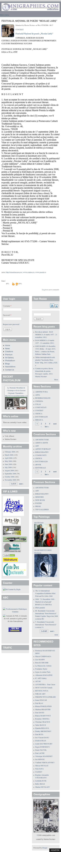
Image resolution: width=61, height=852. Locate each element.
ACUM (38, 681)
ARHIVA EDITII (41, 442)
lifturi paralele (40, 607)
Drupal (44, 848)
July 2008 (8, 467)
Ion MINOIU (40, 759)
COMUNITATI (40, 407)
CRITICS (38, 458)
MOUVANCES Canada (43, 687)
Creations (9, 351)
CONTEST (20, 29)
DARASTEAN (40, 740)
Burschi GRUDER (41, 662)
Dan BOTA (39, 734)
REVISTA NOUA (41, 690)
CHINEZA (39, 401)
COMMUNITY (41, 455)
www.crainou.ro (28, 272)
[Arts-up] (12, 520)
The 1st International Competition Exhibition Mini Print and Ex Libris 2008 (45, 593)
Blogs (7, 363)
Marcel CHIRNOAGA (43, 656)
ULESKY (38, 772)
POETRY (38, 503)
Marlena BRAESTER (42, 709)
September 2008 (10, 473)
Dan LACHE (39, 753)
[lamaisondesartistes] (13, 505)
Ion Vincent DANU (42, 737)
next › (21, 483)
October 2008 (9, 476)
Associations (10, 366)
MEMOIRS (39, 497)
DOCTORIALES (41, 416)
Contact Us (9, 369)
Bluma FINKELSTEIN (43, 706)
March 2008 (9, 455)
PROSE (38, 506)
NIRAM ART (40, 694)
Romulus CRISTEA (42, 719)
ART (37, 446)
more (56, 634)
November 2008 (10, 480)
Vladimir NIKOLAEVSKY (45, 762)
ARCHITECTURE (42, 439)
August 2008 (9, 470)
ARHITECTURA (41, 391)
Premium (8, 354)
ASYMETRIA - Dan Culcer (45, 684)
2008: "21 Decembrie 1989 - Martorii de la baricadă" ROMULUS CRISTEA (45, 602)
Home (7, 345)
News (7, 348)
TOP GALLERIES (42, 509)
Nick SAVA (39, 768)
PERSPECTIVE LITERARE (45, 697)
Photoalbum (10, 360)
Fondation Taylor (41, 669)
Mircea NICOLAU (42, 765)
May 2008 (8, 461)
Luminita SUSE (40, 780)
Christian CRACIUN (42, 722)
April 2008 (8, 458)
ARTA (37, 395)
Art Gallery (9, 357)
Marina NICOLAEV (42, 787)
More (56, 379)
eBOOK (38, 464)
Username (7, 306)
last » (47, 426)
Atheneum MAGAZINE (43, 675)
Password (7, 315)
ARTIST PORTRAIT (43, 449)
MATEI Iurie (39, 522)
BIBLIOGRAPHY (42, 452)
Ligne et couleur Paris (42, 672)
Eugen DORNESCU (42, 747)
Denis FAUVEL (41, 750)
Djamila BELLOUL (42, 728)
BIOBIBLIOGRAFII (42, 398)
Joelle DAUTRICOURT (43, 743)
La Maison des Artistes (43, 665)
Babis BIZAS (40, 784)
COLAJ (38, 404)
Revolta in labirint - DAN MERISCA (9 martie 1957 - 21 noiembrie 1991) (46, 334)
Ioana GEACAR (41, 700)
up (13, 284)
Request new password (11, 324)
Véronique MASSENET (43, 756)
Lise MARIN (40, 659)
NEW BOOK (40, 500)
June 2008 (8, 464)
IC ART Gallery (41, 678)
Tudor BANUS (40, 725)
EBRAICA (39, 420)
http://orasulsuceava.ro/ (14, 272)
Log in (44, 289)
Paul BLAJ (39, 703)
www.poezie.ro (40, 272)
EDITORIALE (40, 467)
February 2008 (10, 452)
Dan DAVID (39, 712)
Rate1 (3, 281)
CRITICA (38, 413)
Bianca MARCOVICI (43, 715)
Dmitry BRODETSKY (43, 731)
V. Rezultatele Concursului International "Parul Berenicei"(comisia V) (46, 624)
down (17, 284)
